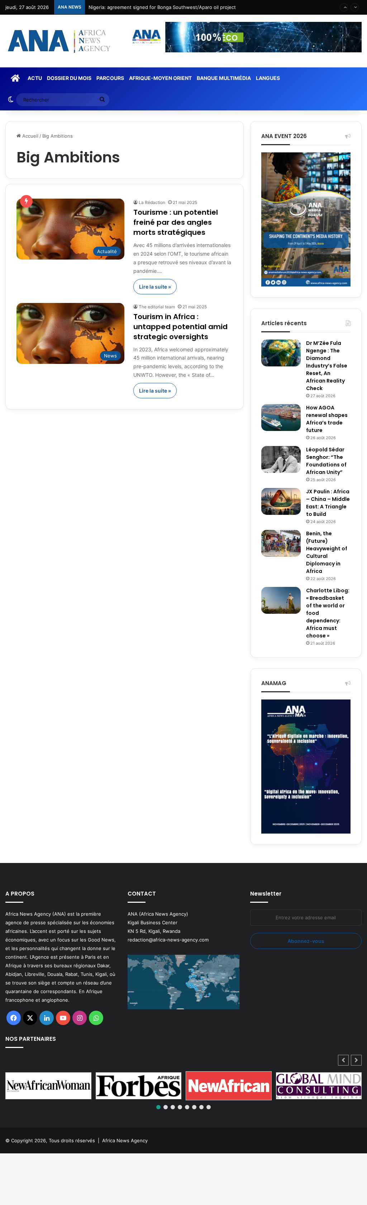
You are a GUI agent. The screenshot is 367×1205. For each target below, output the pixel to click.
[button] (356, 1060)
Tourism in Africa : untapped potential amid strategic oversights (180, 327)
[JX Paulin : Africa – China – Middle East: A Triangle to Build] (281, 501)
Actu (35, 78)
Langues (268, 78)
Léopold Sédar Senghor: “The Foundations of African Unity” (326, 461)
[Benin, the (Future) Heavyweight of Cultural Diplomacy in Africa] (281, 543)
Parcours (110, 78)
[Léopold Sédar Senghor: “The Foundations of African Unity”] (281, 459)
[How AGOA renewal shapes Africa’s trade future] (281, 417)
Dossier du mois (69, 78)
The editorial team (157, 306)
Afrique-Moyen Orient (160, 78)
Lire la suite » (155, 287)
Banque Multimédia (224, 78)
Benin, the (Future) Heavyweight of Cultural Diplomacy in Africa (326, 552)
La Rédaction (152, 202)
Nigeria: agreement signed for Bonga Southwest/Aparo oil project (162, 7)
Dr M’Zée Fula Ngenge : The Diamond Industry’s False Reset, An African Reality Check (326, 366)
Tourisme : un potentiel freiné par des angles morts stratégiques (175, 222)
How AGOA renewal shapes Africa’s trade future (327, 419)
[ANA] (58, 41)
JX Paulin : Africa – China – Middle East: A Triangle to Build (328, 503)
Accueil (29, 136)
